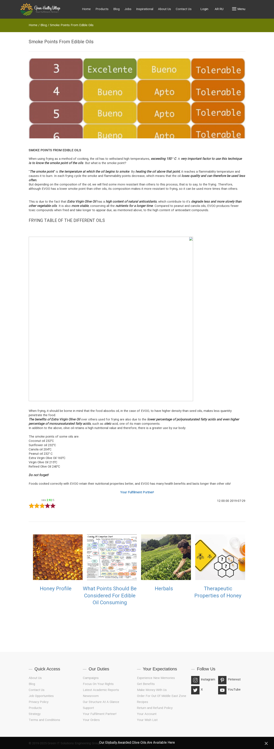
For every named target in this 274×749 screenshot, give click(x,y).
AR (217, 9)
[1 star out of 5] (31, 505)
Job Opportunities (41, 696)
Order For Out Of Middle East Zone (161, 696)
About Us (164, 9)
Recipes (142, 702)
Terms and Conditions (44, 720)
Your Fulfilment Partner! (137, 492)
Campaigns (91, 678)
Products (102, 9)
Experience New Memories (156, 678)
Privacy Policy (38, 702)
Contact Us (184, 9)
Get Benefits (146, 684)
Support (88, 708)
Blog (116, 9)
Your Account (146, 714)
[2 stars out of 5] (34, 505)
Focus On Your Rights (98, 684)
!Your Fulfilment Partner (99, 714)
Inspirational (144, 9)
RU (221, 9)
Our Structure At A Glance (101, 702)
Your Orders (91, 720)
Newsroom (91, 696)
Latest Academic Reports (101, 690)
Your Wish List (147, 720)
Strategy (34, 714)
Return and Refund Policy (155, 708)
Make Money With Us (152, 690)
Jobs (127, 9)
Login (204, 9)
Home (86, 9)
